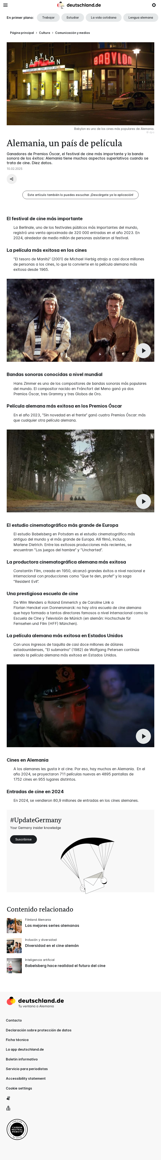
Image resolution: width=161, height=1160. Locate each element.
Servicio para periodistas (27, 1069)
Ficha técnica (17, 1040)
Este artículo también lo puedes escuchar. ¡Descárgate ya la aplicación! (80, 195)
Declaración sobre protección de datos (38, 1030)
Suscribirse (23, 839)
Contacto (14, 1020)
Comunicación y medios (72, 33)
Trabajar (48, 17)
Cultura (44, 33)
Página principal (22, 33)
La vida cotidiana (103, 17)
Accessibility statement (26, 1078)
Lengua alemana (141, 17)
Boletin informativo (22, 1059)
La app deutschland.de (25, 1049)
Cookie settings (19, 1088)
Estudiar (73, 17)
